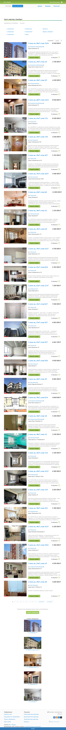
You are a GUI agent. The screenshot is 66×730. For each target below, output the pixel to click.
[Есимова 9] (15, 125)
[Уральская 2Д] (15, 349)
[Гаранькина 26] (15, 329)
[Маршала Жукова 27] (15, 386)
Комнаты (45, 29)
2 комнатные (10, 31)
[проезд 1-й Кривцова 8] (15, 441)
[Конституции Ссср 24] (15, 68)
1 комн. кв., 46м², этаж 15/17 (38, 526)
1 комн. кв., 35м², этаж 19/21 (38, 545)
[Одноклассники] (56, 717)
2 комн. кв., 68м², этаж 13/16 (38, 43)
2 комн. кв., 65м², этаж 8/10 (38, 267)
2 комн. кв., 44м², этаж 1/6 (37, 416)
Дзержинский (34, 46)
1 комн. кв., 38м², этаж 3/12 (38, 508)
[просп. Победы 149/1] (15, 478)
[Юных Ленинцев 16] (15, 422)
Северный (41, 46)
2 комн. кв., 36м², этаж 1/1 (37, 210)
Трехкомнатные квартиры (31, 719)
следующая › (42, 601)
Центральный (34, 140)
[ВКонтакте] (54, 717)
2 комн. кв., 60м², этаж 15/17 (38, 471)
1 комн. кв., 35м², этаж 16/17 (38, 174)
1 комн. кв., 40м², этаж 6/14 (38, 397)
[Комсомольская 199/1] (15, 180)
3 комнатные (10, 34)
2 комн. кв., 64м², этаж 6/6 (37, 192)
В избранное (54, 57)
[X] (61, 717)
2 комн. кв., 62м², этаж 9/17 (38, 342)
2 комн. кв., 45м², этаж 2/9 (37, 80)
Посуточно (56, 6)
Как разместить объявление (12, 716)
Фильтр (33, 728)
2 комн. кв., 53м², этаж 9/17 (38, 322)
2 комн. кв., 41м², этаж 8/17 (38, 304)
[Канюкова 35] (15, 50)
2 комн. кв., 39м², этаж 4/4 (37, 582)
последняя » (50, 601)
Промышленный (34, 83)
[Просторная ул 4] (15, 404)
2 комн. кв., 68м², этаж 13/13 (38, 100)
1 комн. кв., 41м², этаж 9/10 (38, 361)
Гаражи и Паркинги (48, 31)
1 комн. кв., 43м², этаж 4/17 (38, 155)
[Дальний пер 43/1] (15, 87)
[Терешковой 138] (15, 515)
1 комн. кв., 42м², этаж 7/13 (38, 453)
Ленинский (33, 121)
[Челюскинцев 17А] (15, 235)
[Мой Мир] (59, 717)
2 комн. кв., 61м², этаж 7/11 (38, 118)
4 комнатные (28, 29)
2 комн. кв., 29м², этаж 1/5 (37, 62)
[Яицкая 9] (15, 367)
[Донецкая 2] (15, 199)
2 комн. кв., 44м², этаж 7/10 (38, 137)
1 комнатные (10, 29)
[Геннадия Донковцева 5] (15, 533)
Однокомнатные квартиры (31, 714)
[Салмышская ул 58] (15, 162)
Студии (27, 34)
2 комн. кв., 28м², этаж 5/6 (37, 229)
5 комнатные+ (29, 31)
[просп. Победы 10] (15, 588)
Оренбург (8, 6)
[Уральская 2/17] (15, 255)
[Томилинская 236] (15, 143)
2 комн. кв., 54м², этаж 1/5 (37, 563)
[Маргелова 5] (15, 292)
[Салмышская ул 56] (15, 274)
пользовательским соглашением (33, 726)
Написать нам (8, 714)
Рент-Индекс (12, 724)
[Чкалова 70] (15, 496)
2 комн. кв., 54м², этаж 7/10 (38, 490)
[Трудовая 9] (15, 217)
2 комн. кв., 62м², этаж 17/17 (38, 286)
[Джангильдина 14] (15, 570)
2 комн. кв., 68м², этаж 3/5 (37, 379)
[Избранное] (61, 2)
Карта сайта (7, 721)
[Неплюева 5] (15, 311)
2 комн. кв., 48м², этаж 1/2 (37, 434)
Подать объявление (17, 6)
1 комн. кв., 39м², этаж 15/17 (38, 249)
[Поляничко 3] (15, 551)
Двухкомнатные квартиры (31, 716)
